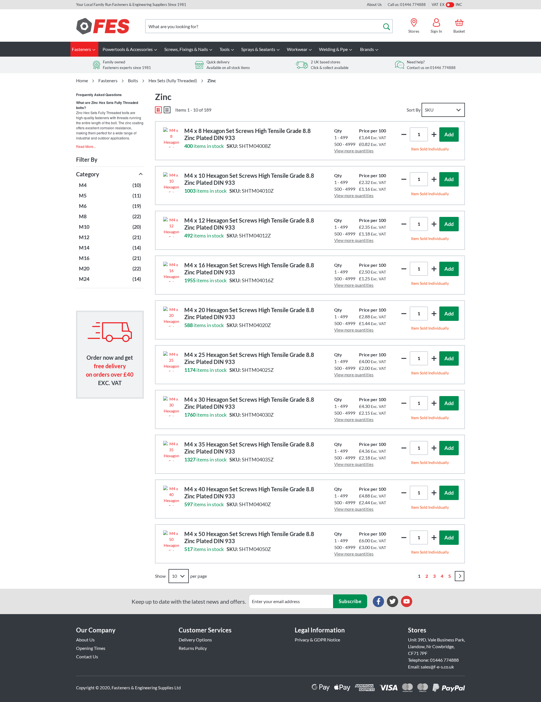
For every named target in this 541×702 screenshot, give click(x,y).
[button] (433, 134)
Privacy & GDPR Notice (317, 639)
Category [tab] (87, 174)
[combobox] (269, 26)
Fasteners (107, 80)
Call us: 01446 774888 (407, 4)
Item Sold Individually (430, 148)
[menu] (270, 49)
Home (82, 80)
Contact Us (87, 656)
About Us (374, 4)
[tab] (110, 146)
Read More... (86, 146)
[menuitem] (84, 49)
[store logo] (103, 26)
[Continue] (459, 576)
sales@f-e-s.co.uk (437, 666)
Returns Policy (193, 648)
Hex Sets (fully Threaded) (172, 80)
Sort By (414, 109)
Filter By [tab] (86, 159)
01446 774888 (444, 660)
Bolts (133, 80)
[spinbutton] (419, 134)
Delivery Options (195, 639)
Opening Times (90, 648)
